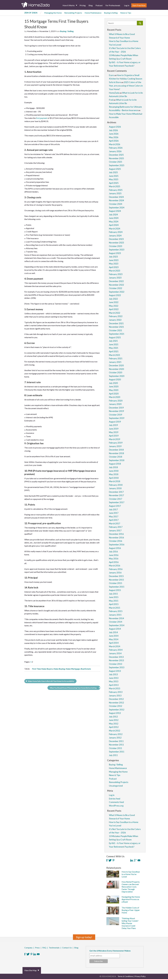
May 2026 (113, 137)
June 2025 (113, 176)
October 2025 (115, 162)
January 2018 (115, 488)
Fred (111, 100)
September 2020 (116, 376)
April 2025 (114, 183)
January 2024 (115, 235)
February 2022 (115, 316)
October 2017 (115, 499)
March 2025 (114, 186)
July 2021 (113, 341)
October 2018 (115, 456)
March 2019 (114, 439)
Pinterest (31, 954)
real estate (86, 669)
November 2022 (116, 284)
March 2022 (114, 313)
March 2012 (114, 730)
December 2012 (116, 699)
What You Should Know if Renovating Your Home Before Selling (73, 688)
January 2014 (115, 653)
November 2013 (116, 660)
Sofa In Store (115, 82)
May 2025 (113, 179)
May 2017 (113, 516)
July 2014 (113, 632)
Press (37, 947)
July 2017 (113, 509)
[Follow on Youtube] (139, 860)
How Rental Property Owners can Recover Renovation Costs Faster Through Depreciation (131, 887)
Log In (126, 5)
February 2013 (115, 692)
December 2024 (116, 197)
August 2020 (115, 379)
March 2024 (114, 228)
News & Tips (125, 13)
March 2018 (114, 481)
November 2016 (116, 537)
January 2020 (115, 404)
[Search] (140, 23)
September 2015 (116, 586)
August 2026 (115, 126)
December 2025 (116, 154)
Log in (111, 795)
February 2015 (115, 611)
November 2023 (116, 242)
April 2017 (114, 520)
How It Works (69, 5)
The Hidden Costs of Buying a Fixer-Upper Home (131, 910)
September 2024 (116, 207)
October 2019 (115, 414)
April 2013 (114, 685)
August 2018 (115, 463)
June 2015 (113, 597)
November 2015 (116, 579)
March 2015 (114, 607)
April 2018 (114, 478)
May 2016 (113, 558)
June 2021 (113, 344)
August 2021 (115, 337)
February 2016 (115, 569)
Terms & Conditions (125, 976)
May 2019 (113, 432)
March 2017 (114, 523)
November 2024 (116, 200)
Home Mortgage (73, 669)
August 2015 (115, 590)
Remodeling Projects (73, 13)
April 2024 (114, 225)
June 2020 (113, 386)
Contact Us (67, 947)
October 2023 (115, 246)
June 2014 (113, 636)
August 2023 (115, 253)
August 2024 (115, 211)
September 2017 (116, 502)
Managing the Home (53, 13)
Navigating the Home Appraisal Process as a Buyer (131, 899)
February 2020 (115, 400)
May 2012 (113, 723)
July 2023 (113, 256)
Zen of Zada (30, 12)
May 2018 (113, 474)
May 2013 (113, 681)
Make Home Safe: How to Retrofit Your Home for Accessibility (51, 681)
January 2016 (115, 572)
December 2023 (116, 239)
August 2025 (115, 169)
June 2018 (113, 471)
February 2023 (115, 274)
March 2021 (114, 355)
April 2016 (114, 562)
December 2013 (116, 657)
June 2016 (113, 555)
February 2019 (115, 442)
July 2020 (113, 383)
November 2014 (116, 618)
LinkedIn (34, 954)
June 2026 (113, 133)
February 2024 (115, 232)
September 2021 (116, 334)
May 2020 (113, 390)
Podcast (99, 5)
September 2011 (116, 751)
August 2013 (115, 671)
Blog (91, 5)
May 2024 (113, 221)
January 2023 (115, 277)
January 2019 (115, 446)
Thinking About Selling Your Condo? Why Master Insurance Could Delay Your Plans (130, 923)
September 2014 (116, 625)
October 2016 (115, 541)
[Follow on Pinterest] (113, 860)
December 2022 (116, 281)
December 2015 (116, 576)
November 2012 (116, 702)
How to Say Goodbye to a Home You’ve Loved (131, 874)
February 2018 (115, 485)
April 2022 (114, 309)
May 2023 (113, 263)
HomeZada (114, 93)
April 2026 (114, 140)
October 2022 (115, 288)
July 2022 (113, 299)
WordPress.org (116, 805)
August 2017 (115, 506)
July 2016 (113, 551)
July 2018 (113, 467)
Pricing (83, 5)
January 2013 (115, 695)
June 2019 (113, 428)
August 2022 (115, 295)
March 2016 (114, 565)
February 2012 (115, 734)
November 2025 (116, 158)
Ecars (111, 75)
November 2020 (116, 369)
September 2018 (116, 460)
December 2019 (116, 407)
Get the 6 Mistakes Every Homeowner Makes (110, 950)
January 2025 (115, 193)
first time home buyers (42, 669)
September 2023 (116, 249)
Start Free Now (138, 5)
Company (28, 947)
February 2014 (115, 650)
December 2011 (116, 741)
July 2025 (113, 172)
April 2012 (114, 727)
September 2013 (116, 667)
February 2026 (115, 147)
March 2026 (114, 144)
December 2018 (116, 449)
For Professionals (113, 5)
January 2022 (115, 320)
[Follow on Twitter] (110, 860)
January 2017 (115, 530)
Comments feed (116, 802)
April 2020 (114, 393)
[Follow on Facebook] (106, 860)
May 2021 (113, 348)
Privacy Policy (140, 976)
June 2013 (113, 678)
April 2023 (114, 267)
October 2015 (115, 583)
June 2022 (113, 302)
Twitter (28, 954)
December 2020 (116, 365)
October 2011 (115, 748)
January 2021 (115, 362)
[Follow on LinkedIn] (131, 860)
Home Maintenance (93, 13)
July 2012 (113, 716)
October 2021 (115, 330)
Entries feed (114, 798)
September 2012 (116, 709)
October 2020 (115, 372)
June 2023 (113, 260)
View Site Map (30, 970)
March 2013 (114, 688)
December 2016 (116, 534)
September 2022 (116, 292)
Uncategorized (116, 785)
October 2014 (115, 621)
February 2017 (115, 527)
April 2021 (114, 351)
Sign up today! (84, 937)
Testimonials (54, 947)
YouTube (38, 954)
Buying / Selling (67, 31)
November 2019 (116, 411)
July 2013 (113, 674)
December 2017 (116, 492)
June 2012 (113, 720)
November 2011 (116, 744)
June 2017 (113, 513)
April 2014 (114, 643)
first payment (41, 118)
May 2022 (113, 306)
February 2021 (115, 358)
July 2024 (113, 214)
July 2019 (113, 425)
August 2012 (115, 713)
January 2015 (115, 614)
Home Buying (59, 669)
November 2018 (116, 453)
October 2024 (115, 204)
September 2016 (116, 544)
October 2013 (115, 664)
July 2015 (113, 593)
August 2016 (115, 548)
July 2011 (113, 755)
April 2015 (114, 604)
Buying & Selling (111, 13)
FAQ (44, 947)
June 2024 (113, 218)
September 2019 (116, 418)
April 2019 (114, 435)
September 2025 (116, 165)
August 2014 (115, 628)
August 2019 (115, 421)
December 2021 (116, 323)
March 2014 (114, 646)
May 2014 (113, 639)
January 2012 (115, 737)
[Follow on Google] (135, 860)
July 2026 (113, 130)
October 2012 (115, 706)
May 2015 (113, 600)
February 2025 (115, 190)
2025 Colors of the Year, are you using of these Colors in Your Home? (126, 86)
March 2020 (114, 397)
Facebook (24, 954)
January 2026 (115, 151)
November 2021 (116, 327)
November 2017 (116, 495)
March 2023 (114, 270)
